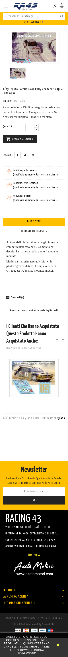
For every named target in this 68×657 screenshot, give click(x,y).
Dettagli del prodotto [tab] (34, 231)
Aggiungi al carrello (19, 139)
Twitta (25, 155)
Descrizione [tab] (34, 221)
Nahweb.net (49, 624)
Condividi (17, 155)
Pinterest (33, 155)
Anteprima (61, 418)
